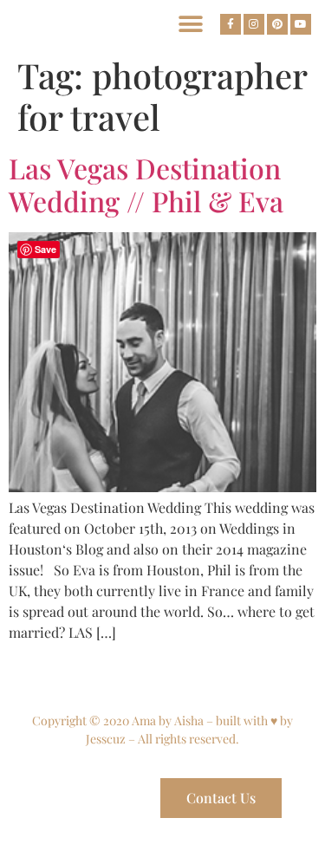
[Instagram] (254, 24)
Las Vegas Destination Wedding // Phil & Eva (146, 184)
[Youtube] (300, 24)
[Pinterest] (277, 24)
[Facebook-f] (230, 24)
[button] (190, 23)
